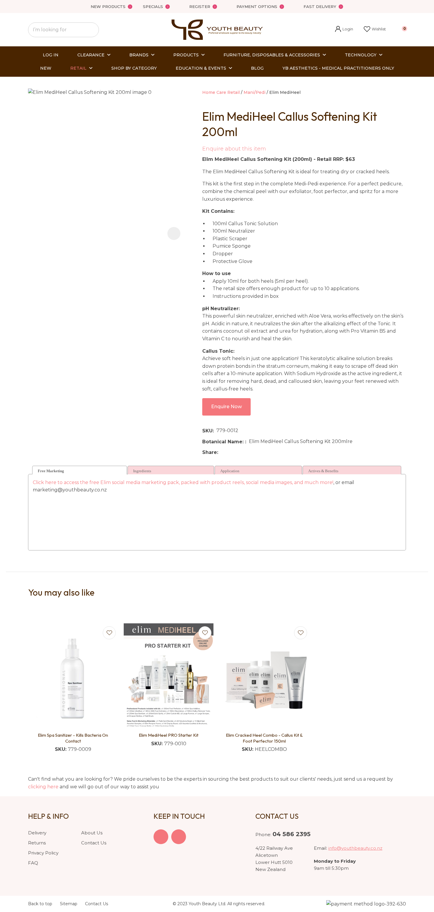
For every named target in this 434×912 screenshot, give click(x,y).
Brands (139, 55)
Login (344, 29)
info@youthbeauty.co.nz (355, 848)
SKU (207, 431)
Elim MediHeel (285, 92)
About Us (91, 833)
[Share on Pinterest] (248, 452)
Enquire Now (226, 406)
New (45, 68)
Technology (360, 55)
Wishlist (379, 29)
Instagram (178, 836)
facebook (161, 836)
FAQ (33, 863)
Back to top (40, 903)
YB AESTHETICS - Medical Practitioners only (338, 68)
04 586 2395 (292, 834)
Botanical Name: (223, 441)
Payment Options (256, 6)
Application (229, 471)
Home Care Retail (221, 92)
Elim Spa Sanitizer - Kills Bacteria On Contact (73, 738)
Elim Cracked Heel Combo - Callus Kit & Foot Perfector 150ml (264, 738)
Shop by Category (134, 68)
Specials (153, 6)
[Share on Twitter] (230, 452)
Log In (50, 55)
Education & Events (201, 68)
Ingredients (142, 471)
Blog (257, 68)
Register (199, 6)
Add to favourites (109, 632)
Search (92, 29)
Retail (78, 68)
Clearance (91, 55)
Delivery (37, 833)
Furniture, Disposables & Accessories (271, 55)
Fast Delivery (320, 6)
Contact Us (93, 843)
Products (186, 55)
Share (209, 452)
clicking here (43, 787)
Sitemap (68, 903)
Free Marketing (51, 471)
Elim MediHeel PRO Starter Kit (168, 735)
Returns (37, 843)
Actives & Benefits (323, 471)
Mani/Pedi (254, 92)
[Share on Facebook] (222, 452)
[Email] (239, 452)
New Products (108, 6)
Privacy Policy (43, 853)
